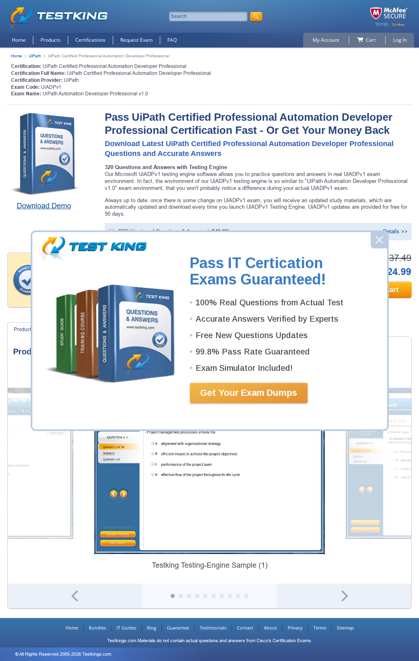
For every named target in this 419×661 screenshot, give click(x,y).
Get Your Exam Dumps (248, 393)
